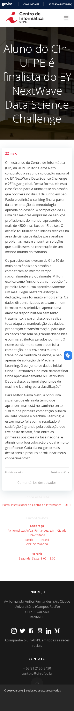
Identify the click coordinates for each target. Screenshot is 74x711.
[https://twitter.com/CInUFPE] (22, 631)
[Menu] (66, 17)
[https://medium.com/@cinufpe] (57, 631)
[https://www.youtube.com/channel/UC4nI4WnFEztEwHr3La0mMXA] (40, 631)
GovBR (7, 4)
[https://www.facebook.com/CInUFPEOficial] (31, 631)
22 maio (11, 153)
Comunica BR (31, 4)
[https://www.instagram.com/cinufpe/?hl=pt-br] (14, 631)
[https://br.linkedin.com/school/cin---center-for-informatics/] (48, 631)
